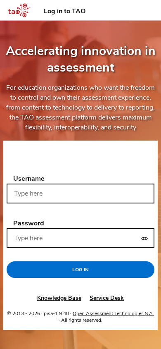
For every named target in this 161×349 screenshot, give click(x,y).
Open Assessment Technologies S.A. (113, 313)
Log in (80, 269)
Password (28, 223)
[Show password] (144, 238)
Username (29, 178)
